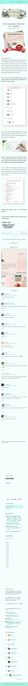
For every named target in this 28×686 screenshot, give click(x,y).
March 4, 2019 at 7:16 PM (10, 363)
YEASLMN (7, 384)
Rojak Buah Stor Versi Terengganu (14, 524)
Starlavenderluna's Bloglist (13, 531)
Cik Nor (6, 332)
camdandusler (14, 661)
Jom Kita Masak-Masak (12, 523)
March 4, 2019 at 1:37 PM (10, 304)
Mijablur (7, 353)
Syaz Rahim (13, 652)
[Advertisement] (14, 461)
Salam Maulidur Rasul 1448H (13, 619)
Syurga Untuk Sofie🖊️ (12, 615)
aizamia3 (9, 618)
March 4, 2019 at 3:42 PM (10, 315)
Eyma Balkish (14, 648)
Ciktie (6, 362)
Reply (2, 299)
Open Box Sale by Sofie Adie (12, 616)
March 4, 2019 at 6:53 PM (10, 354)
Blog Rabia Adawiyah (12, 626)
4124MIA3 (7, 342)
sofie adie (13, 639)
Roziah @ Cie (14, 666)
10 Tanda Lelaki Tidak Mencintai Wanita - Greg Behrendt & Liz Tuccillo (14, 528)
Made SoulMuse (20, 684)
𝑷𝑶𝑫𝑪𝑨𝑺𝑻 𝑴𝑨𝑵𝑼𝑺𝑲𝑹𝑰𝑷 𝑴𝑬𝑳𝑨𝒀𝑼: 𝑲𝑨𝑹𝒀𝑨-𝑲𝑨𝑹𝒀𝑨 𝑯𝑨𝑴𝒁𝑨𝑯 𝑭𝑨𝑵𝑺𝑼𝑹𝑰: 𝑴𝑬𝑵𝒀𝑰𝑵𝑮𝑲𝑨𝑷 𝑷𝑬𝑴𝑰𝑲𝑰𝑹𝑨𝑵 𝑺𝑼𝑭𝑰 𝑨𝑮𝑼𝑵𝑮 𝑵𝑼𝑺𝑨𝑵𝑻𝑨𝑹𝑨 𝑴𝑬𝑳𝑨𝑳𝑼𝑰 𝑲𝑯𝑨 (14, 519)
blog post (16, 602)
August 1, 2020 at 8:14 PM (10, 416)
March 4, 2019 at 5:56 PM (10, 343)
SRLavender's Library (12, 526)
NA (11, 657)
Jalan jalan (9, 627)
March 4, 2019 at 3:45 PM (10, 324)
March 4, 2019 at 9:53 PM (10, 385)
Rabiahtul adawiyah (9, 303)
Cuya (6, 415)
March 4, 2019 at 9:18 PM (10, 374)
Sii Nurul (13, 643)
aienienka (7, 314)
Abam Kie (7, 323)
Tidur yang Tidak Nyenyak (12, 613)
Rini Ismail (7, 404)
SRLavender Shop (10, 538)
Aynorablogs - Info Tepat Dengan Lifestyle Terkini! (14, 622)
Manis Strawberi (11, 612)
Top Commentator (7, 233)
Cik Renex (7, 294)
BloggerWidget (19, 679)
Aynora (12, 670)
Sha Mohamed (8, 393)
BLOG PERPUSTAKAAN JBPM (13, 516)
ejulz (7, 595)
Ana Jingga (7, 373)
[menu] (2, 2)
